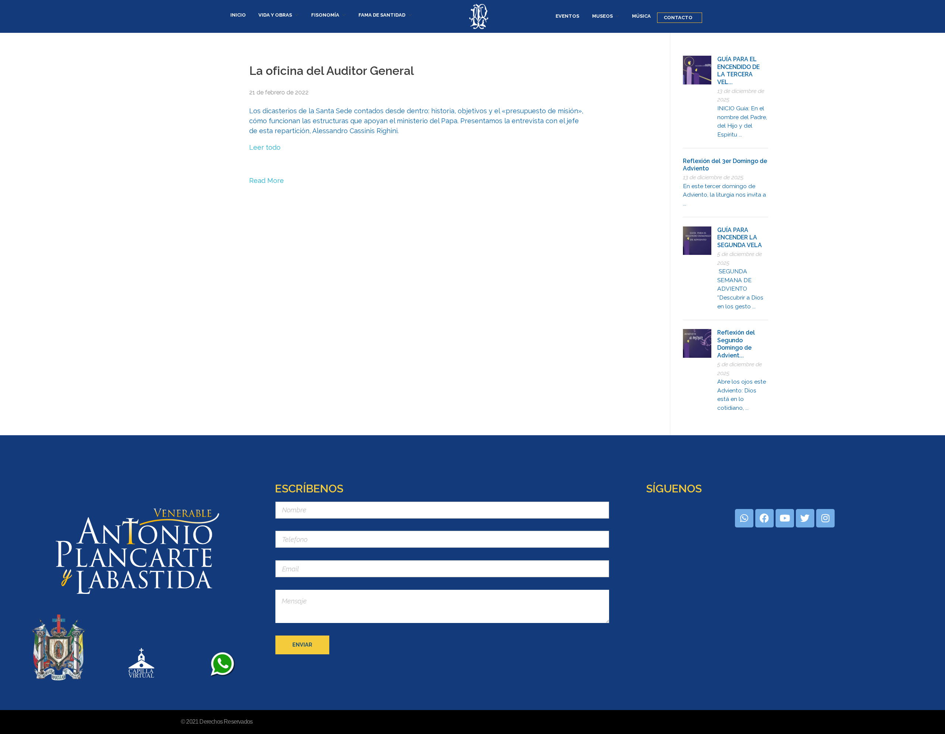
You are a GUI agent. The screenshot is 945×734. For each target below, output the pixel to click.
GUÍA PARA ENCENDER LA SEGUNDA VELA (739, 237)
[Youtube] (785, 518)
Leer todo (265, 147)
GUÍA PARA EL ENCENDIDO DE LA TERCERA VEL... (738, 70)
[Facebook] (764, 518)
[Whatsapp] (744, 518)
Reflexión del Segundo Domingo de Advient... (736, 344)
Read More (266, 180)
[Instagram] (825, 518)
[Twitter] (805, 518)
